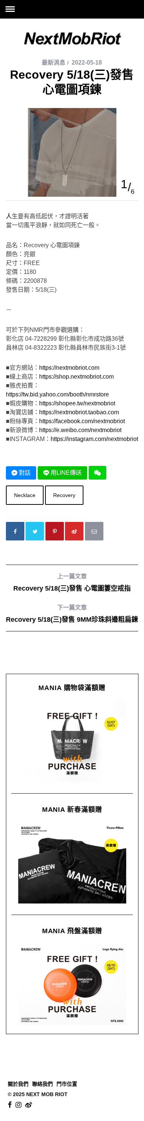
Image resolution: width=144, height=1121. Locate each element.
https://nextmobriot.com (69, 368)
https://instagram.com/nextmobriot (94, 439)
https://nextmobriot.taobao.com (79, 412)
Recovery (64, 495)
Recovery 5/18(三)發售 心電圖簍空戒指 (72, 582)
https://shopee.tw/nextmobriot (77, 403)
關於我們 (18, 1084)
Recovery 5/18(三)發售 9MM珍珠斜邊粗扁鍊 (72, 613)
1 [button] (124, 184)
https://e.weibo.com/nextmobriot (80, 430)
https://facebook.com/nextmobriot (82, 421)
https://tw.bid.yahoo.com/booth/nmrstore (57, 394)
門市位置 (66, 1084)
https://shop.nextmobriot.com (76, 376)
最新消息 (53, 62)
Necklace (24, 495)
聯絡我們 (42, 1084)
